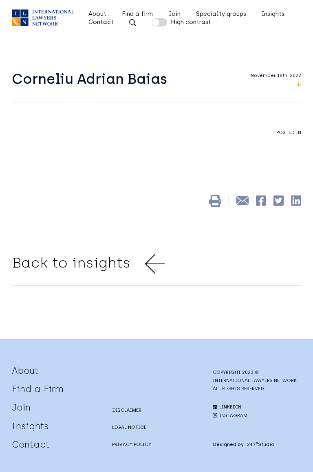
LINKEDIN (229, 407)
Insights (273, 14)
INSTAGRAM (232, 415)
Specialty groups (221, 14)
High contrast (191, 22)
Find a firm (137, 14)
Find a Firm (38, 389)
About (97, 14)
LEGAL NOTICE (129, 427)
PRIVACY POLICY (131, 444)
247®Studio (260, 444)
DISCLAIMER (126, 410)
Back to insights (71, 262)
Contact (101, 22)
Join (174, 14)
